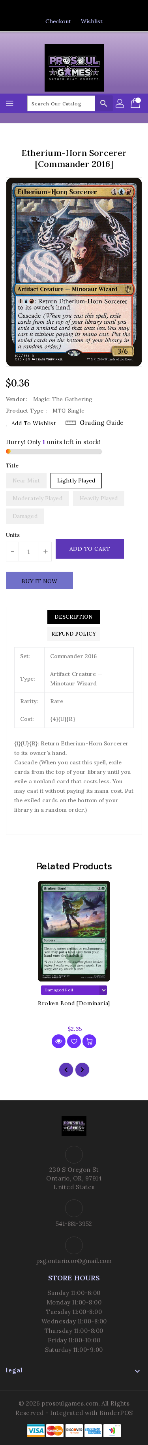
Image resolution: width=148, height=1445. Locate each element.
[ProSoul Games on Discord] (97, 9)
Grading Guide (102, 422)
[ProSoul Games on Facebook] (51, 9)
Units (13, 535)
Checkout (58, 21)
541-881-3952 (74, 1223)
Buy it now (39, 581)
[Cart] (136, 103)
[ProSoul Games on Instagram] (82, 9)
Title (12, 465)
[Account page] (120, 103)
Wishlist (92, 21)
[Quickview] (59, 1041)
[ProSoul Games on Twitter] (66, 9)
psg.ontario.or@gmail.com (74, 1261)
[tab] (73, 617)
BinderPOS (116, 1413)
